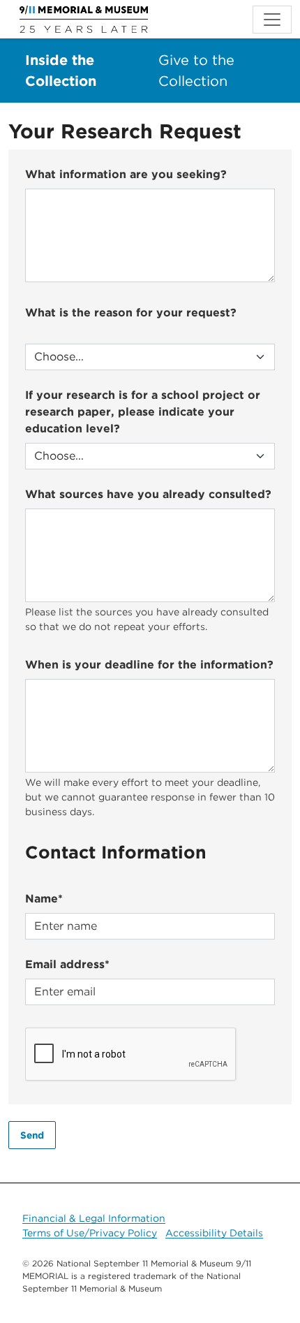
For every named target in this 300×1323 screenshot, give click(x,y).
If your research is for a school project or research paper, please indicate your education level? (142, 411)
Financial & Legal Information (93, 1218)
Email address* (67, 964)
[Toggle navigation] (272, 20)
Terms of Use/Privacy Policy (89, 1232)
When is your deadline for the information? (149, 664)
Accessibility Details (214, 1232)
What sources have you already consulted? (148, 494)
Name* (44, 898)
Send (32, 1135)
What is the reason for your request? (131, 312)
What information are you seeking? (126, 174)
